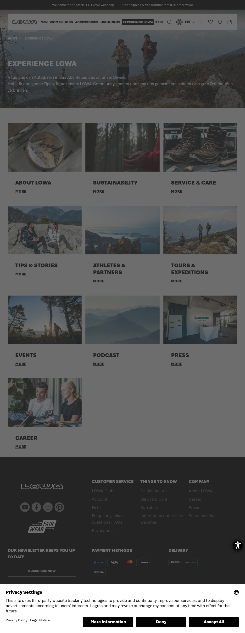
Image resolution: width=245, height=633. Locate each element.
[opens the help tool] (238, 545)
